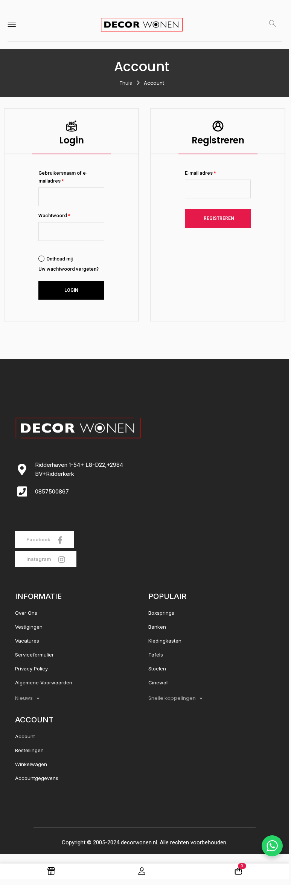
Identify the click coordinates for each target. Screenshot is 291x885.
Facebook (39, 539)
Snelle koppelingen (172, 698)
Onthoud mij (59, 259)
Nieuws (24, 698)
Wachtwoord (54, 215)
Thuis (126, 83)
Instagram (39, 559)
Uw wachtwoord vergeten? (68, 269)
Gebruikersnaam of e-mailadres (63, 177)
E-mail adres (200, 173)
